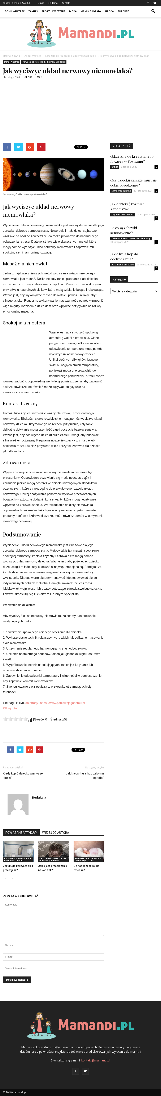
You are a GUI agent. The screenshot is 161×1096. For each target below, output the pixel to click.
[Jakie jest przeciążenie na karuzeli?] (53, 851)
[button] (153, 11)
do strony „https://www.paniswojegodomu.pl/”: (56, 703)
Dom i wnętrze (15, 11)
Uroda (109, 11)
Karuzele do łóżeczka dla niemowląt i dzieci (44, 61)
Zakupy (33, 11)
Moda (73, 11)
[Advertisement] (80, 111)
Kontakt (66, 2)
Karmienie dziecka (121, 190)
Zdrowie (123, 11)
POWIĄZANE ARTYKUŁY (21, 832)
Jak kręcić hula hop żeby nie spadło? (85, 776)
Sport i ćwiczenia (53, 11)
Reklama (53, 2)
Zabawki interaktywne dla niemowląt (131, 238)
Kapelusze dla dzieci (123, 214)
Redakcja (39, 797)
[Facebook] (148, 2)
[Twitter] (155, 2)
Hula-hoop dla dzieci (123, 264)
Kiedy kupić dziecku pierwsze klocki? (23, 776)
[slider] (15, 719)
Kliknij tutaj (10, 708)
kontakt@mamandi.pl (95, 1060)
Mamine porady (90, 11)
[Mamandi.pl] (80, 34)
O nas (41, 2)
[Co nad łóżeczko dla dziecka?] (89, 851)
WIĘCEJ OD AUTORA (55, 832)
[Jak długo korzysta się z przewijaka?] (18, 851)
